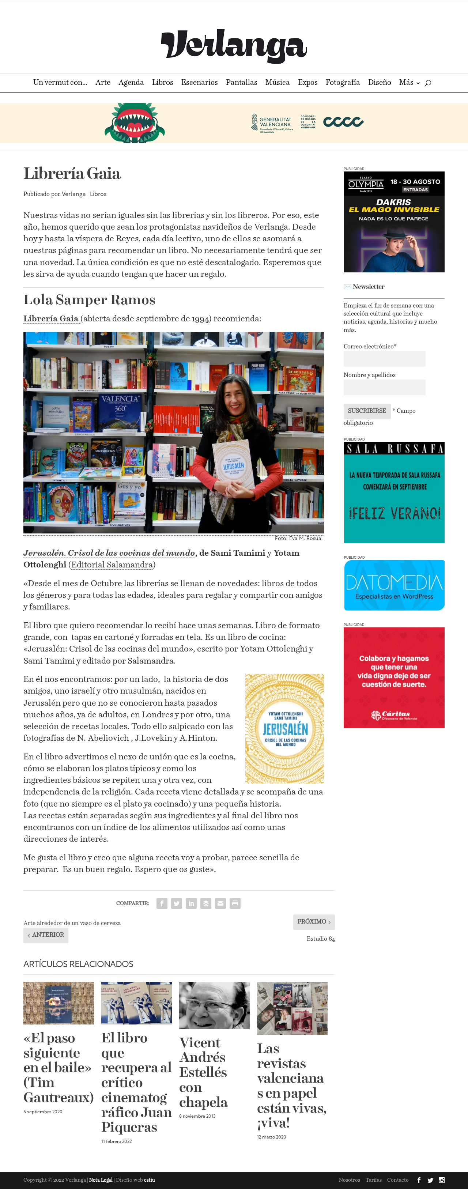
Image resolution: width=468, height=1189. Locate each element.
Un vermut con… (60, 83)
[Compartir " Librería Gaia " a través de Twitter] (176, 903)
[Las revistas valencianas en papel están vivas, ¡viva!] (292, 1008)
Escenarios (199, 83)
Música (277, 83)
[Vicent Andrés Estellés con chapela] (214, 1005)
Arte (102, 83)
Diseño (379, 83)
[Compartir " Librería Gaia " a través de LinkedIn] (191, 903)
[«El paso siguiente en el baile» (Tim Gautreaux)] (58, 1003)
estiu (149, 1180)
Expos (308, 83)
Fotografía (343, 83)
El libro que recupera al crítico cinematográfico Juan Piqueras (136, 1083)
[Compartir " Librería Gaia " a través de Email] (220, 903)
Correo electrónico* (370, 347)
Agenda (131, 83)
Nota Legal (101, 1180)
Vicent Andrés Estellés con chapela (203, 1073)
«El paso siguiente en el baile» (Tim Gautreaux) (58, 1068)
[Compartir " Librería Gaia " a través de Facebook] (162, 903)
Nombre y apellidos (370, 375)
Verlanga (74, 194)
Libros (162, 83)
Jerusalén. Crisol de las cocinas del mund (106, 553)
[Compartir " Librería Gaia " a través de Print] (235, 903)
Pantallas (241, 83)
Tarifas (374, 1180)
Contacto (398, 1180)
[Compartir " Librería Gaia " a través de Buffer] (206, 903)
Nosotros (349, 1180)
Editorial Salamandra (112, 565)
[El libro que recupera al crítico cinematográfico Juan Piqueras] (136, 1003)
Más (406, 83)
